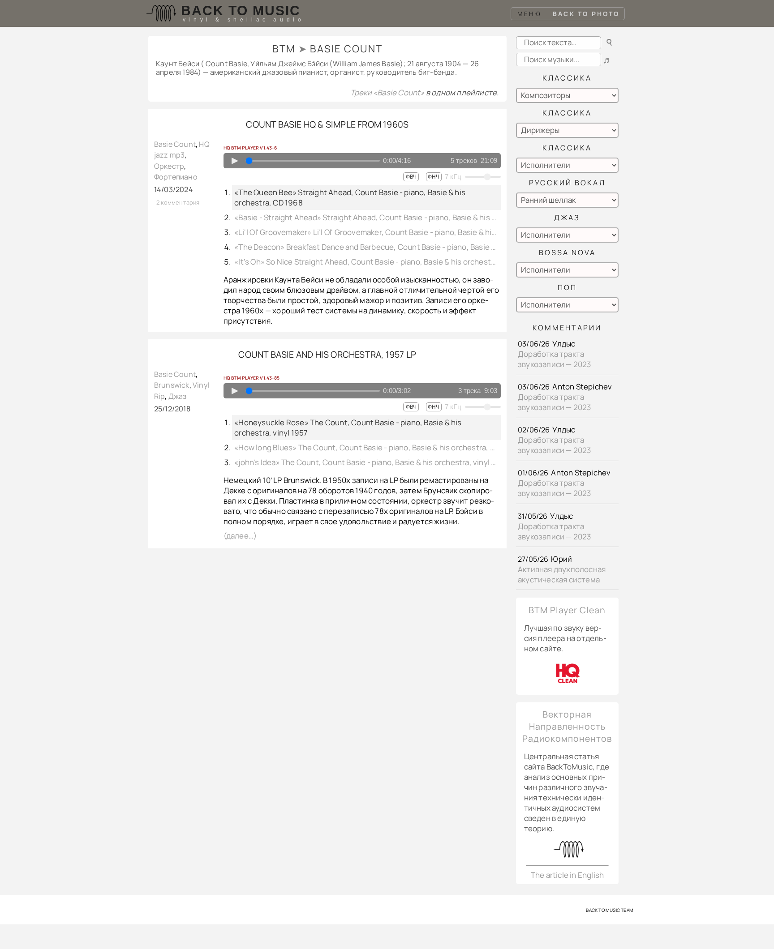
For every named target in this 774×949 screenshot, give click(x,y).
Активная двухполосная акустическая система (562, 574)
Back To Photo (586, 13)
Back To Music (241, 10)
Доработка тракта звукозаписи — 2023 (554, 359)
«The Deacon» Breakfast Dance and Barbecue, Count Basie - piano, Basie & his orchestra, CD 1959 (366, 247)
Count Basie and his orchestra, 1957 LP (327, 354)
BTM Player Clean (567, 610)
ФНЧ (433, 177)
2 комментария (178, 202)
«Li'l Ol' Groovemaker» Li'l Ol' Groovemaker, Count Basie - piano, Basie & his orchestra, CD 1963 (366, 232)
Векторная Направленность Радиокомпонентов (567, 726)
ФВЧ (411, 177)
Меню (529, 13)
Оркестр (169, 166)
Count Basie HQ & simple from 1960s (327, 124)
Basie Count (175, 144)
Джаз (177, 396)
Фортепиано (176, 177)
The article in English (567, 875)
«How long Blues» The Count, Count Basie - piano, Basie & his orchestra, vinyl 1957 (366, 447)
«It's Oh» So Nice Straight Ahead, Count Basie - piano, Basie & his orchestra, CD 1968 (366, 261)
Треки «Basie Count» (388, 92)
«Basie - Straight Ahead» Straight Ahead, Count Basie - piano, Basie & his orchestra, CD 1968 (366, 217)
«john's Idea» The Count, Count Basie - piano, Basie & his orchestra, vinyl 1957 (366, 462)
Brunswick (171, 385)
